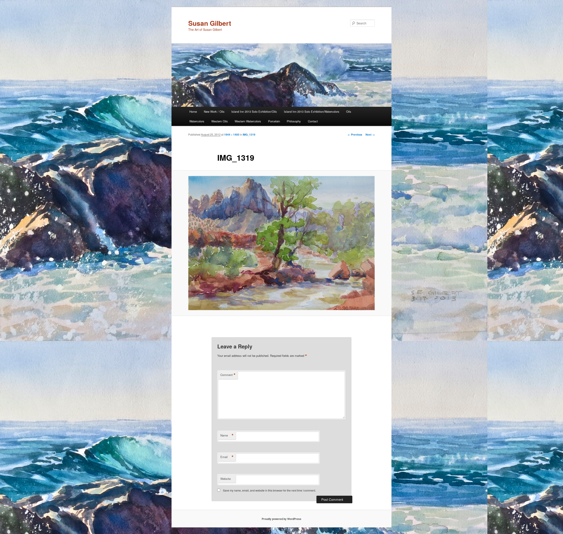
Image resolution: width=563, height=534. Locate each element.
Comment (228, 374)
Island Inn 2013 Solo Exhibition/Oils (254, 111)
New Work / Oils (214, 111)
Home (193, 111)
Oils (348, 111)
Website (225, 479)
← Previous (355, 134)
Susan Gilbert (209, 23)
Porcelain (274, 121)
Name (227, 435)
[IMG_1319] (281, 243)
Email (227, 456)
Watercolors (196, 121)
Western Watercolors (248, 121)
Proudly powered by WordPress (281, 519)
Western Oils (219, 121)
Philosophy (294, 121)
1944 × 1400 (231, 134)
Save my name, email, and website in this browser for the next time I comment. (269, 490)
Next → (370, 134)
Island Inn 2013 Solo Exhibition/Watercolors (311, 111)
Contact (313, 121)
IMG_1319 (249, 134)
